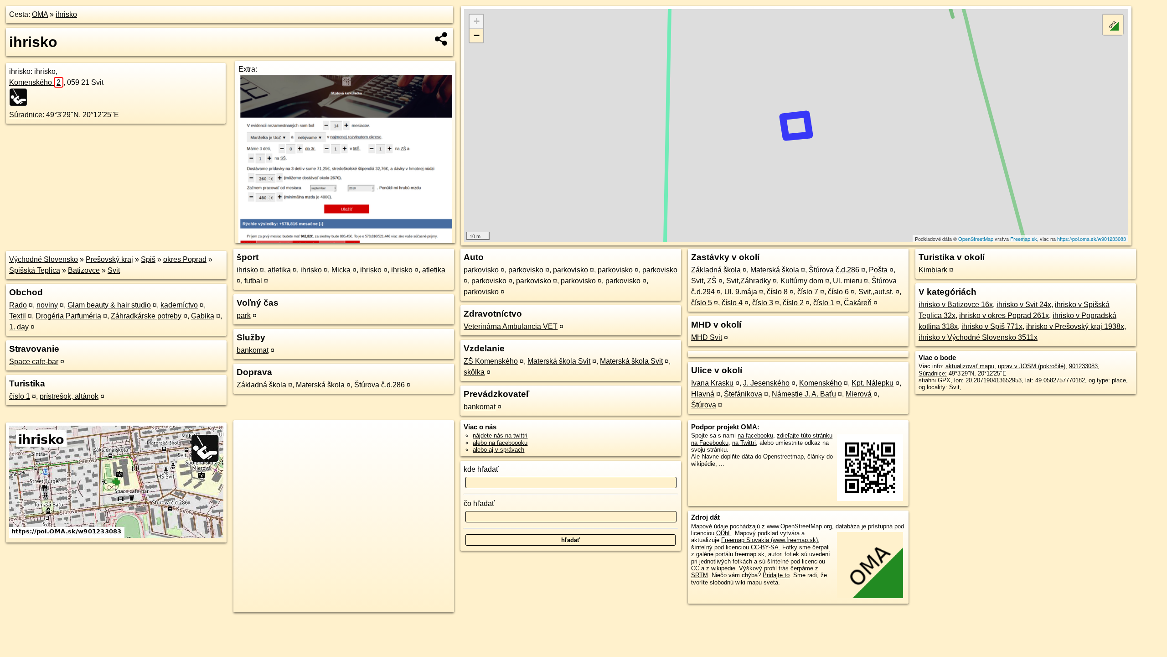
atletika (279, 270)
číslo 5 (701, 303)
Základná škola (261, 385)
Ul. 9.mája (740, 292)
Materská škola (320, 385)
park (244, 315)
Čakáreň (858, 303)
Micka (341, 270)
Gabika (202, 316)
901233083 (1083, 366)
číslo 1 (19, 396)
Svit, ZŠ (704, 281)
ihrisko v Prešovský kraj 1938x (1075, 326)
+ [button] (477, 21)
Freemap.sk (1023, 238)
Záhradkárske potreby (146, 316)
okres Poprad (185, 259)
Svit (114, 270)
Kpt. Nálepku (872, 383)
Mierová (859, 394)
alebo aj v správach (498, 449)
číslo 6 (838, 292)
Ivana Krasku (712, 383)
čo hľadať (479, 503)
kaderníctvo (179, 305)
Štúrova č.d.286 (379, 385)
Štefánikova (743, 394)
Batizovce (84, 270)
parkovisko (481, 270)
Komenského (35, 82)
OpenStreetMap (975, 238)
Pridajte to (776, 575)
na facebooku (755, 435)
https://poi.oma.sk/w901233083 (1091, 238)
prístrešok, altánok (69, 396)
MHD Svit (706, 337)
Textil (17, 316)
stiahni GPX (934, 380)
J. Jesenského (766, 383)
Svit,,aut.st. (875, 292)
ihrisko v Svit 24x (1024, 304)
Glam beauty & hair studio (109, 305)
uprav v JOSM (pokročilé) (1031, 366)
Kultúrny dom (801, 281)
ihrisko (66, 14)
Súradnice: (26, 115)
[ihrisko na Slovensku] (21, 97)
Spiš (148, 259)
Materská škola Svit (558, 361)
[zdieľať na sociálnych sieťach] (441, 38)
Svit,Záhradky (748, 281)
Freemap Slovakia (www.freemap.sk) (769, 540)
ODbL (723, 533)
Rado (18, 305)
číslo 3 (762, 303)
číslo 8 (777, 292)
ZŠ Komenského (491, 361)
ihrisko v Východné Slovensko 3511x (978, 337)
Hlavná (702, 394)
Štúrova (703, 405)
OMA (40, 14)
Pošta (878, 270)
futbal (253, 281)
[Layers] (1113, 25)
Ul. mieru (847, 281)
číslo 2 (793, 303)
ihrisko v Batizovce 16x (956, 304)
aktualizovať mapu (969, 366)
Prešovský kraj (109, 259)
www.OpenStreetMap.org (799, 526)
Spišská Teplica (34, 270)
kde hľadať (481, 469)
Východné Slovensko (43, 259)
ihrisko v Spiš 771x (991, 326)
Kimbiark (933, 270)
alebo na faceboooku (500, 442)
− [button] (477, 35)
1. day (19, 327)
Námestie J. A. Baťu (804, 394)
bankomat (253, 350)
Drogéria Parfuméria (68, 316)
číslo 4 (732, 303)
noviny (47, 305)
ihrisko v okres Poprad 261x (1004, 315)
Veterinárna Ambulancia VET (511, 326)
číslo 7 (807, 292)
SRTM (699, 575)
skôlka (474, 372)
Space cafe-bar (33, 361)
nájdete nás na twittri (500, 435)
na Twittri (744, 442)
